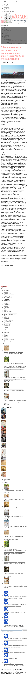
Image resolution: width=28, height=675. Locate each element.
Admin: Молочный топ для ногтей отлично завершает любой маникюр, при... (15, 597)
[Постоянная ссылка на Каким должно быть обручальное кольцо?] (6, 498)
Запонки (6, 336)
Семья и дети (7, 321)
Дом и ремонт (7, 293)
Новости (4, 62)
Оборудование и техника (10, 313)
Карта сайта (7, 8)
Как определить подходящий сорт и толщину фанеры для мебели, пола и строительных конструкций (13, 353)
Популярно (7, 479)
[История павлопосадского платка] (3, 447)
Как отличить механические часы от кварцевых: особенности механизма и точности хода (14, 390)
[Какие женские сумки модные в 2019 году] (3, 436)
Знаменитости (7, 30)
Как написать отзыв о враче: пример (13, 490)
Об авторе (6, 7)
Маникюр (6, 307)
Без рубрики (7, 290)
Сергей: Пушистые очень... (11, 618)
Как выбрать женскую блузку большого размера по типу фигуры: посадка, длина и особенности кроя (15, 379)
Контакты (6, 5)
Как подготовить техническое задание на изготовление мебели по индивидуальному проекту (15, 402)
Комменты (6, 482)
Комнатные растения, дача (11, 301)
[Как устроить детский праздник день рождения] (3, 430)
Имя (2, 268)
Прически (6, 318)
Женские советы (8, 296)
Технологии (7, 324)
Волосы (6, 32)
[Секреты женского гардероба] (3, 419)
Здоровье (6, 35)
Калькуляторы (7, 39)
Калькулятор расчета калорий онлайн (17, 43)
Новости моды (8, 28)
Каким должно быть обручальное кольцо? (15, 499)
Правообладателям (9, 11)
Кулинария (6, 304)
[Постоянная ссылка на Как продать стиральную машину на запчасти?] (6, 515)
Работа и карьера (8, 320)
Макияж (6, 37)
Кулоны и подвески (9, 341)
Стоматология (7, 323)
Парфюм (6, 316)
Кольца (6, 338)
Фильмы (6, 327)
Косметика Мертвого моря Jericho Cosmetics (15, 526)
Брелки (6, 333)
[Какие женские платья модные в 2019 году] (3, 453)
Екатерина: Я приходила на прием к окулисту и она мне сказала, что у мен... (14, 625)
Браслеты (6, 332)
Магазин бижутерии (9, 9)
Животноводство (8, 297)
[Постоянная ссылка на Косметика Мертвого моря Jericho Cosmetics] (6, 525)
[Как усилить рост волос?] (3, 471)
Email (2, 271)
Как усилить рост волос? (10, 508)
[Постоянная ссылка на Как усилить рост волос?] (6, 506)
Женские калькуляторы (10, 294)
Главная (6, 4)
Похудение (6, 36)
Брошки (6, 335)
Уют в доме (7, 325)
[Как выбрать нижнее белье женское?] (3, 476)
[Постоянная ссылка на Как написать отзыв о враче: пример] (6, 489)
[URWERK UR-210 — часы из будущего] (3, 442)
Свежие (6, 480)
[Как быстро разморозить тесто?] (3, 465)
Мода (5, 29)
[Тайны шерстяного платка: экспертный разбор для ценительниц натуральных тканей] (3, 413)
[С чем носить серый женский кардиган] (3, 459)
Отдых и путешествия (9, 314)
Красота (6, 33)
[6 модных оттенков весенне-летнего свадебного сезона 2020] (3, 424)
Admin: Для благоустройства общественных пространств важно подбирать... (15, 605)
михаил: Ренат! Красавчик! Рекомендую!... (15, 612)
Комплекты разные (9, 339)
